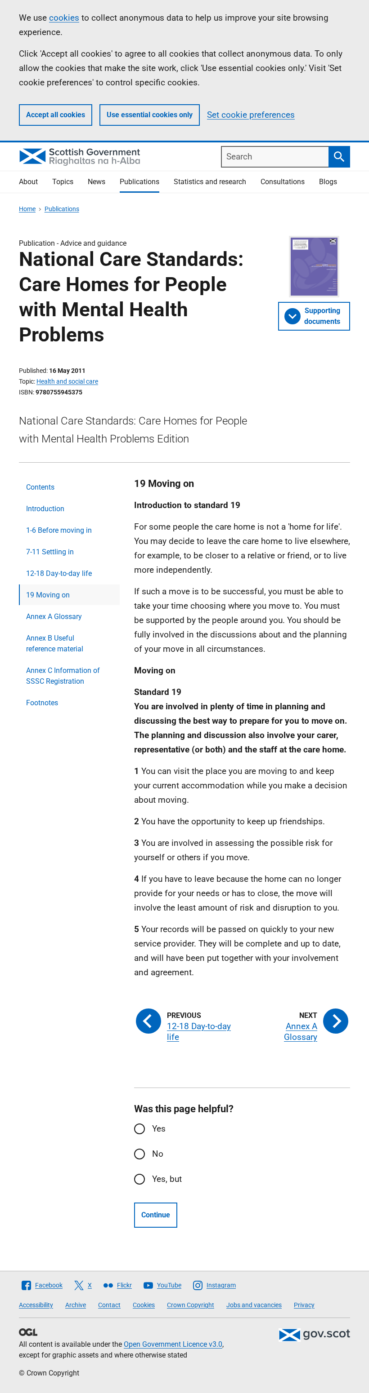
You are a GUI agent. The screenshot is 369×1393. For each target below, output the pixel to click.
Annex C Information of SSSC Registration (63, 675)
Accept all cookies (55, 115)
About (28, 181)
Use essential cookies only (150, 115)
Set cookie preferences (251, 115)
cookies (64, 18)
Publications (139, 181)
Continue (155, 1215)
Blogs (328, 181)
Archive (75, 1305)
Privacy (304, 1305)
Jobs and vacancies (254, 1305)
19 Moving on (48, 595)
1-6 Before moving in (59, 530)
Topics (62, 181)
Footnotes (42, 703)
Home (27, 208)
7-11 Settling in (50, 552)
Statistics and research (210, 181)
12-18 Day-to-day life (59, 573)
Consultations (283, 181)
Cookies (144, 1305)
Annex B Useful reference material (54, 643)
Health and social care (67, 381)
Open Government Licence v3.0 (173, 1344)
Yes (159, 1128)
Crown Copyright (190, 1305)
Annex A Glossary (54, 616)
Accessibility (36, 1305)
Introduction (45, 508)
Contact (109, 1305)
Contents (40, 487)
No (157, 1154)
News (96, 181)
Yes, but (167, 1179)
